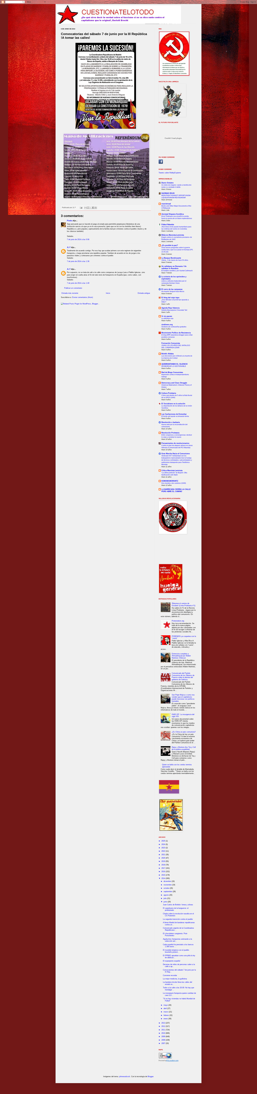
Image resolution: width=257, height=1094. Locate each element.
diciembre (168, 881)
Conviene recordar (170, 975)
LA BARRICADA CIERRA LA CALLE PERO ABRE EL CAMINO (176, 490)
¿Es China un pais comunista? (184, 732)
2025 (163, 841)
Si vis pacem (166, 316)
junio (166, 902)
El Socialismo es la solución (173, 404)
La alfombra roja (167, 318)
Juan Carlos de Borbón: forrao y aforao (178, 905)
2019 (163, 861)
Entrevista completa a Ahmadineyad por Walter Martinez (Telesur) (181, 656)
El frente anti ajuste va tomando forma (175, 416)
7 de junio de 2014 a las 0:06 (78, 239)
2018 (163, 865)
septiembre (168, 891)
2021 (163, 855)
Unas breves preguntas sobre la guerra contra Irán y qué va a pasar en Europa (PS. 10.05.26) (177, 250)
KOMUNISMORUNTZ (169, 481)
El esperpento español (171, 961)
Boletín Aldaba (167, 354)
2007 (163, 1043)
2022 (163, 851)
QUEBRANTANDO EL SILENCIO (174, 364)
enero (166, 1019)
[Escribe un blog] (88, 207)
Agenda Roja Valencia (170, 308)
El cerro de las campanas (171, 289)
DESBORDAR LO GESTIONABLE (173, 366)
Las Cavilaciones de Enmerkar (174, 414)
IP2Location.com (172, 1061)
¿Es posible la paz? (169, 245)
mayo (166, 1005)
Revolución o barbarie (170, 422)
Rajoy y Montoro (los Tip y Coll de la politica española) (184, 748)
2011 (163, 1030)
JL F (69, 247)
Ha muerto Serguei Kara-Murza (172, 291)
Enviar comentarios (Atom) (82, 297)
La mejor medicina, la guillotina (175, 979)
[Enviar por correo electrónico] (85, 207)
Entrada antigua (144, 293)
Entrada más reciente (70, 293)
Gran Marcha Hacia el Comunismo (175, 454)
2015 (163, 875)
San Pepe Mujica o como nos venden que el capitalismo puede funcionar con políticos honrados (183, 698)
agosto (166, 895)
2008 (163, 1040)
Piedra (69, 221)
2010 (163, 1033)
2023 (163, 848)
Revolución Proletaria (170, 433)
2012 (163, 1026)
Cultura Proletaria (168, 393)
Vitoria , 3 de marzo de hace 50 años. (174, 260)
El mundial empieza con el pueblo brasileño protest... (176, 951)
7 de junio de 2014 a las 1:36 (78, 261)
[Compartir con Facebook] (93, 207)
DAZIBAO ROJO (168, 193)
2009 (163, 1036)
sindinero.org (167, 325)
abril (165, 1008)
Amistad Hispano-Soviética (172, 214)
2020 (163, 858)
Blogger (150, 1076)
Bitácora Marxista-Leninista (172, 235)
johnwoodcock (124, 1076)
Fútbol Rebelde (167, 225)
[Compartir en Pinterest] (95, 207)
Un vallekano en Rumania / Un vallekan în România (173, 267)
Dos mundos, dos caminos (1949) (173, 483)
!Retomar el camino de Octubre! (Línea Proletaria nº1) (183, 604)
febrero (166, 1015)
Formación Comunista (170, 343)
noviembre (168, 885)
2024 (163, 844)
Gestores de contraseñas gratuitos (173, 327)
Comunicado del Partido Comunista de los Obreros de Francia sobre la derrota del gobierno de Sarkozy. (183, 676)
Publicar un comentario (73, 288)
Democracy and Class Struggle (174, 383)
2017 (163, 868)
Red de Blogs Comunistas (172, 372)
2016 (163, 871)
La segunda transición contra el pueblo (178, 919)
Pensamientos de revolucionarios (175, 443)
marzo (166, 1012)
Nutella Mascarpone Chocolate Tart (174, 310)
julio (165, 898)
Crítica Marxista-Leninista (171, 470)
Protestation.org (178, 621)
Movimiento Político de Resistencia (176, 333)
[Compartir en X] (90, 207)
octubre (167, 888)
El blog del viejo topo (170, 298)
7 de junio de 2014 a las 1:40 (78, 283)
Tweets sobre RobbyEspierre (170, 173)
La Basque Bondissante (171, 258)
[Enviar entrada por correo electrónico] (81, 207)
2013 (163, 1023)
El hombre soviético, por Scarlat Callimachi (177, 271)
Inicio (108, 293)
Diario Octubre (167, 183)
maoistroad (166, 204)
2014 (163, 878)
